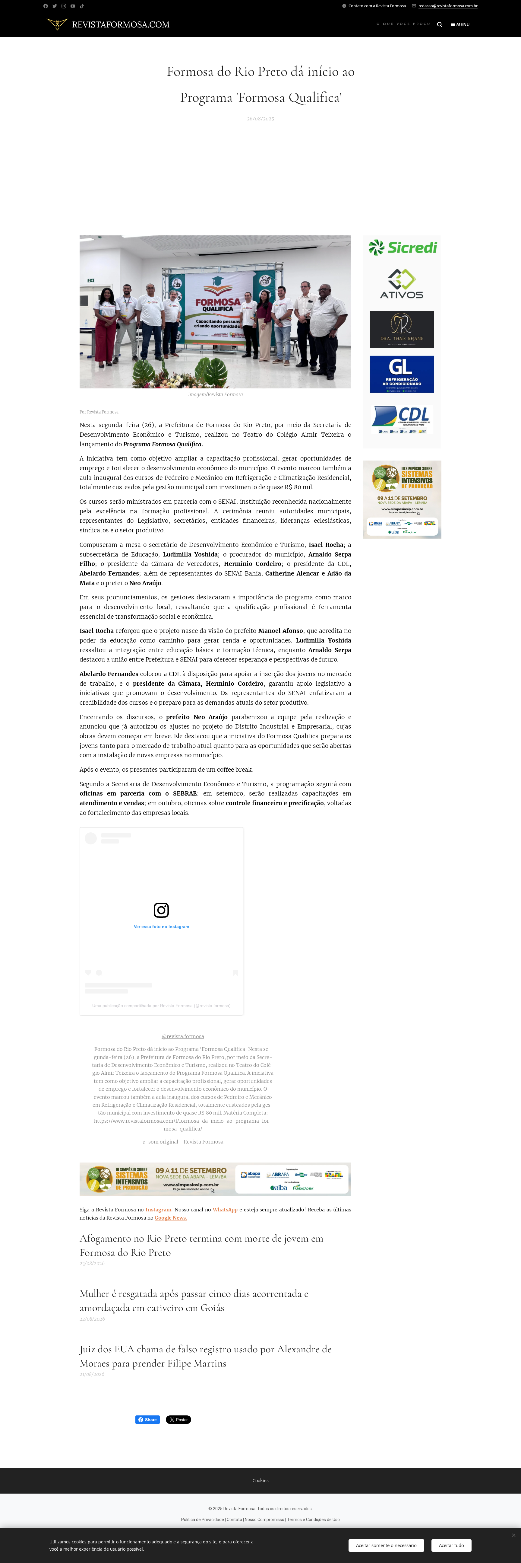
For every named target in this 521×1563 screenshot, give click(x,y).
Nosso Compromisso (264, 1519)
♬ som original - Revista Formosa (182, 1142)
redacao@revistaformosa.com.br (448, 5)
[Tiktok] (82, 6)
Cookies (261, 1480)
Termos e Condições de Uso (313, 1519)
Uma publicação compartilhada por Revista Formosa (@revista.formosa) (161, 1005)
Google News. (171, 1218)
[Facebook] (45, 6)
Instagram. (159, 1210)
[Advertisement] (260, 177)
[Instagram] (64, 6)
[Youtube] (73, 6)
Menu (462, 24)
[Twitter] (54, 6)
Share (151, 1419)
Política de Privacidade (202, 1519)
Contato (234, 1519)
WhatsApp (225, 1210)
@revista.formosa (183, 1036)
